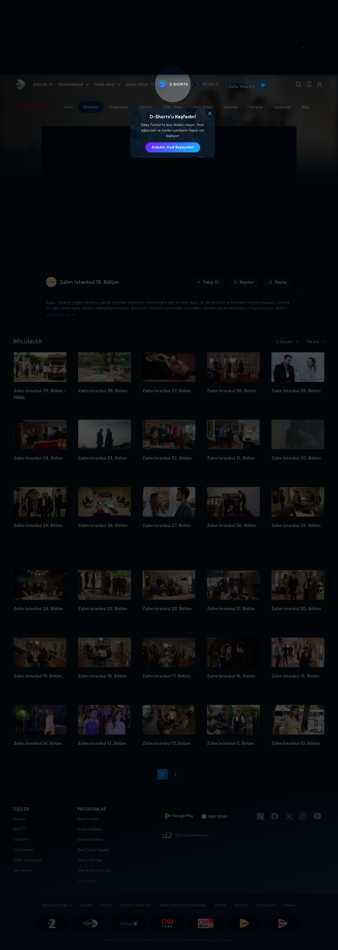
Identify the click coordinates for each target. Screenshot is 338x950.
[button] (209, 113)
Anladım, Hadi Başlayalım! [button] (173, 147)
